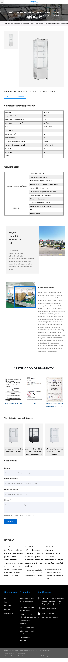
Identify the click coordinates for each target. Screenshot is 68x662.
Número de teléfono (11, 489)
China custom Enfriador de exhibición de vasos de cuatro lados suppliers (50, 297)
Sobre (6, 602)
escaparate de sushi (27, 627)
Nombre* (7, 468)
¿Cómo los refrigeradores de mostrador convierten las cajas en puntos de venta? (54, 556)
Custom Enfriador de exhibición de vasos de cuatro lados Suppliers (28, 656)
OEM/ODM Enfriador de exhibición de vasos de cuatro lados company (50, 303)
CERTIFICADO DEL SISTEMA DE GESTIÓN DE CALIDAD (55, 405)
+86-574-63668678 (49, 608)
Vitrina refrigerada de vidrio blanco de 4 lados (52, 452)
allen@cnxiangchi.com (50, 618)
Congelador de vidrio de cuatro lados (48, 23)
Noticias (7, 609)
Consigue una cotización (15, 97)
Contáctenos (8, 613)
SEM (34, 404)
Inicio (7, 16)
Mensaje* (7, 500)
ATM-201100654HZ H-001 (13, 404)
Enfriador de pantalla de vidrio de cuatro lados (32, 16)
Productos (13, 16)
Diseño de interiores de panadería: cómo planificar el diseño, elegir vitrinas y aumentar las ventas (13, 556)
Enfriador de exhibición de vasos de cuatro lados (11, 452)
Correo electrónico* (11, 478)
